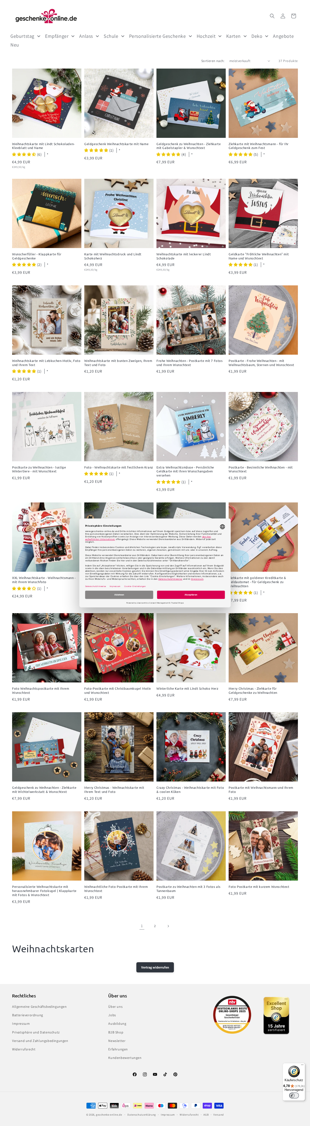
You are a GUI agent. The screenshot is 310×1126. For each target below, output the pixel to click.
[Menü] (302, 1066)
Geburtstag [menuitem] (22, 36)
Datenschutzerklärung (141, 1114)
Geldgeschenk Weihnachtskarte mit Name (116, 144)
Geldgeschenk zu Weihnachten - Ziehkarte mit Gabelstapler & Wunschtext (188, 146)
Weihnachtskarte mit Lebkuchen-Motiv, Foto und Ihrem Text (46, 363)
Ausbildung (117, 1023)
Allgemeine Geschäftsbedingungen (39, 1006)
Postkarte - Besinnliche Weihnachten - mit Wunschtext (261, 469)
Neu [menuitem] (14, 45)
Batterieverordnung (27, 1015)
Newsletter (116, 1041)
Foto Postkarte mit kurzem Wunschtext (259, 887)
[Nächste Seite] (168, 926)
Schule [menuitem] (111, 36)
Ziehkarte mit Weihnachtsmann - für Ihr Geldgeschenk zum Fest (259, 146)
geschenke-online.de (109, 1114)
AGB (206, 1114)
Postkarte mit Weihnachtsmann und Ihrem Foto (261, 790)
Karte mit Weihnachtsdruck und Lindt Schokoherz (112, 256)
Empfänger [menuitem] (57, 36)
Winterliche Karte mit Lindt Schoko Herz (187, 688)
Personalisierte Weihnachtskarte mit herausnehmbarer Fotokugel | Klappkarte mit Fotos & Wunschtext (44, 891)
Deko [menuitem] (256, 36)
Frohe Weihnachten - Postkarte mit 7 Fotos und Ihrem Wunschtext (189, 363)
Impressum (21, 1023)
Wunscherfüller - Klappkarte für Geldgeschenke (37, 256)
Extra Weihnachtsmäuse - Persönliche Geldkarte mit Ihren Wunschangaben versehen (185, 471)
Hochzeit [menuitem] (206, 36)
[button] (272, 16)
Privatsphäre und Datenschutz (36, 1032)
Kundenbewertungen (124, 1058)
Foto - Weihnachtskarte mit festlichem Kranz (118, 467)
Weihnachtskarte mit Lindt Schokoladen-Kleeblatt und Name (43, 146)
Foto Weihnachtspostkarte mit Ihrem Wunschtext (40, 691)
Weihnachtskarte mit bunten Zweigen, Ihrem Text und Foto (118, 363)
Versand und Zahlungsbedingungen (40, 1041)
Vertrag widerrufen (155, 967)
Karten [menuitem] (233, 36)
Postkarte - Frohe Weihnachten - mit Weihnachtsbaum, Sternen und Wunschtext (261, 363)
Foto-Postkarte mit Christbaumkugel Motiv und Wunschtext (117, 691)
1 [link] (142, 925)
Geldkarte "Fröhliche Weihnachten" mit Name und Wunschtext (259, 256)
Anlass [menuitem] (86, 36)
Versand (218, 1114)
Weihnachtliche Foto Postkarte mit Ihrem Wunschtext (116, 889)
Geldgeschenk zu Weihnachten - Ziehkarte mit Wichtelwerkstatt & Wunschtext (44, 790)
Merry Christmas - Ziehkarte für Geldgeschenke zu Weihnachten (253, 691)
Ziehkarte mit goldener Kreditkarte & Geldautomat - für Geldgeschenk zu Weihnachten (257, 582)
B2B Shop (115, 1032)
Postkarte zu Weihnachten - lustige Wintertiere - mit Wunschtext (39, 469)
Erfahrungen (118, 1049)
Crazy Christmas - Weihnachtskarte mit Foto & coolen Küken (190, 790)
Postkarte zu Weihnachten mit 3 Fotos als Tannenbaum (188, 889)
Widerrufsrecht (23, 1049)
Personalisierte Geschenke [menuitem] (157, 36)
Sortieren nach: (213, 61)
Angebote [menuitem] (283, 36)
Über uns (115, 1006)
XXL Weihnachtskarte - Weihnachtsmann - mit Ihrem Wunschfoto (44, 580)
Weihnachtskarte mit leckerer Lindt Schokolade (183, 256)
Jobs (112, 1015)
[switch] (294, 1095)
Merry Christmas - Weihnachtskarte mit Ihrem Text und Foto (114, 790)
